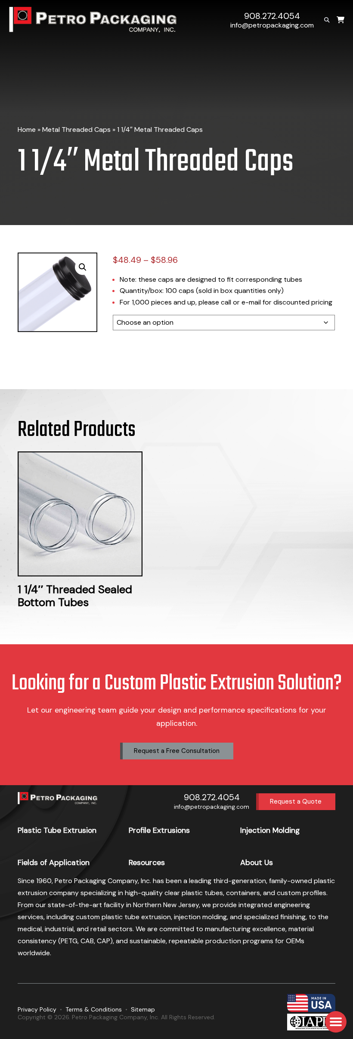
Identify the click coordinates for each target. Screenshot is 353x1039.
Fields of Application (54, 862)
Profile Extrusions (159, 830)
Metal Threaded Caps (76, 129)
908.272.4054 (272, 16)
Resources (147, 862)
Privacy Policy (37, 1009)
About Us (256, 862)
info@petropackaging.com (272, 25)
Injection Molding (270, 830)
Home (27, 129)
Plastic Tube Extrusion (57, 830)
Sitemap (143, 1009)
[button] (82, 267)
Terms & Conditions (93, 1009)
